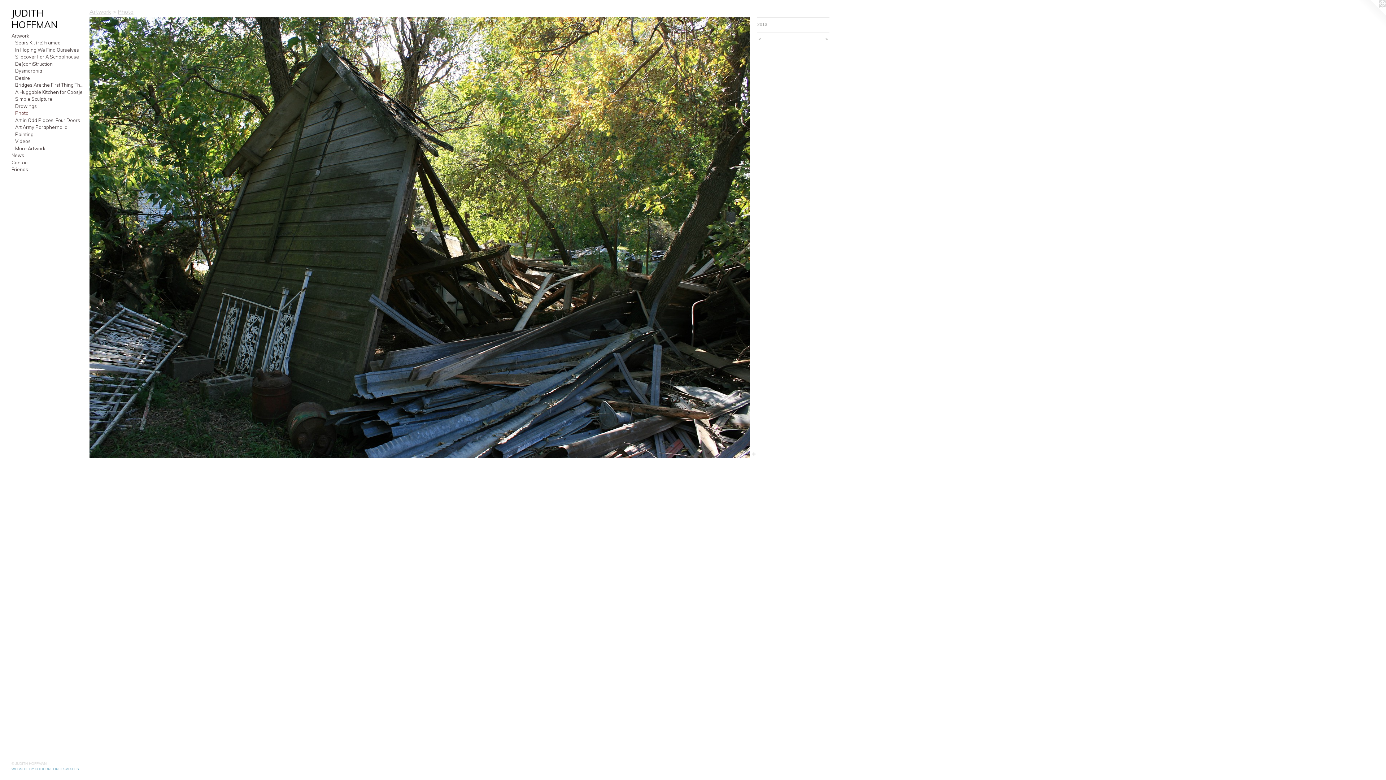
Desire (22, 78)
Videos (23, 141)
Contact (20, 162)
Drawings (26, 106)
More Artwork (30, 148)
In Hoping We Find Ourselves (47, 50)
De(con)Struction (34, 64)
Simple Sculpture (33, 99)
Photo (22, 113)
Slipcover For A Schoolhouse (47, 57)
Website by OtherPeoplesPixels (45, 769)
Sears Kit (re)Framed (38, 43)
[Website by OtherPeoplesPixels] (1371, 14)
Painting (24, 134)
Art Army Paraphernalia (41, 127)
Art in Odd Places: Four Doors (47, 120)
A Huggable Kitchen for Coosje (49, 92)
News (18, 155)
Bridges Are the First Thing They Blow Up (49, 85)
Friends (20, 169)
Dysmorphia (28, 71)
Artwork (20, 36)
